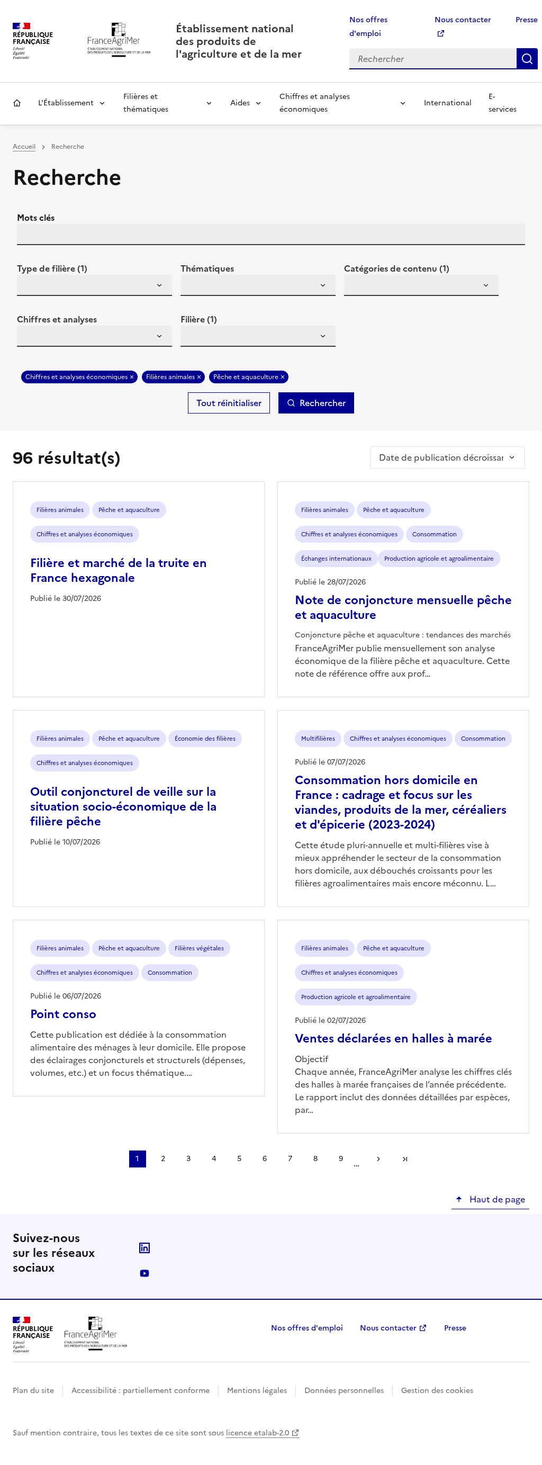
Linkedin (144, 1248)
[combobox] (94, 285)
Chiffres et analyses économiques (314, 103)
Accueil (17, 103)
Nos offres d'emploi (307, 1328)
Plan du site (33, 1390)
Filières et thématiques (145, 103)
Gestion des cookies (437, 1390)
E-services (503, 103)
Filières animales (170, 377)
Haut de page (496, 1199)
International (448, 103)
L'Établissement (66, 103)
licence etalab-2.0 (257, 1433)
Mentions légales (257, 1390)
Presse (527, 19)
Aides (240, 103)
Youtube (144, 1273)
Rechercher (527, 58)
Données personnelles (344, 1390)
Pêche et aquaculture (245, 377)
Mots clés (36, 217)
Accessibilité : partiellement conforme (140, 1390)
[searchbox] (31, 287)
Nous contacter (388, 1328)
